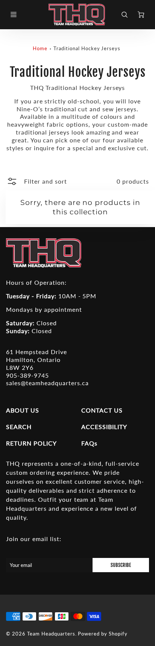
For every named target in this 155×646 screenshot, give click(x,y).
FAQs (89, 443)
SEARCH (19, 426)
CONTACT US (102, 410)
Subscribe (121, 565)
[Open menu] (13, 14)
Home (40, 48)
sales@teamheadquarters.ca (47, 382)
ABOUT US (22, 410)
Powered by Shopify (102, 634)
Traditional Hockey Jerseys (86, 48)
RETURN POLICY (31, 443)
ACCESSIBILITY (104, 426)
